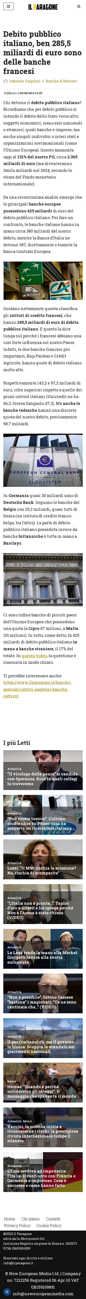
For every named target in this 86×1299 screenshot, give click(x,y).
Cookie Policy (48, 1225)
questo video (34, 655)
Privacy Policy (17, 1225)
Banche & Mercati (61, 81)
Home (9, 1218)
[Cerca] (78, 6)
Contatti (53, 1218)
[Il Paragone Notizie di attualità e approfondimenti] (43, 6)
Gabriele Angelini (25, 81)
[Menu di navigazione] (8, 6)
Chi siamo (30, 1218)
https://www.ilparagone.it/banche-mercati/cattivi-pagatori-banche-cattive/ (37, 689)
